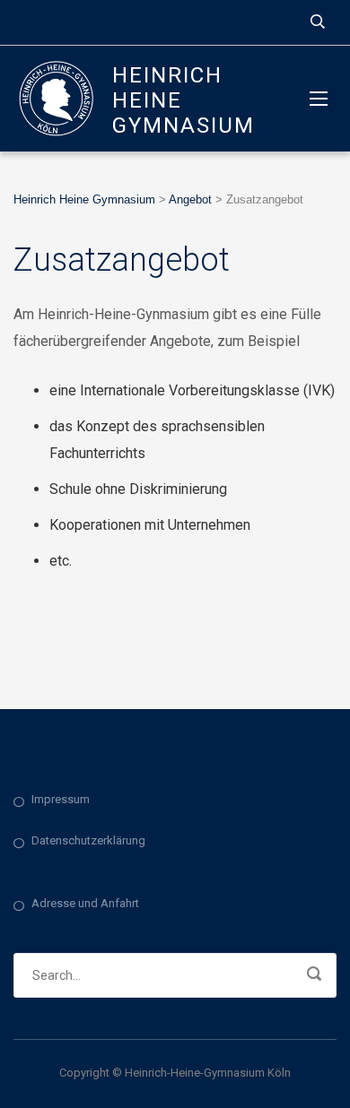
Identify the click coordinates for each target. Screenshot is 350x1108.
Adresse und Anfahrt (85, 903)
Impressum (60, 799)
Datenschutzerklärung (88, 840)
